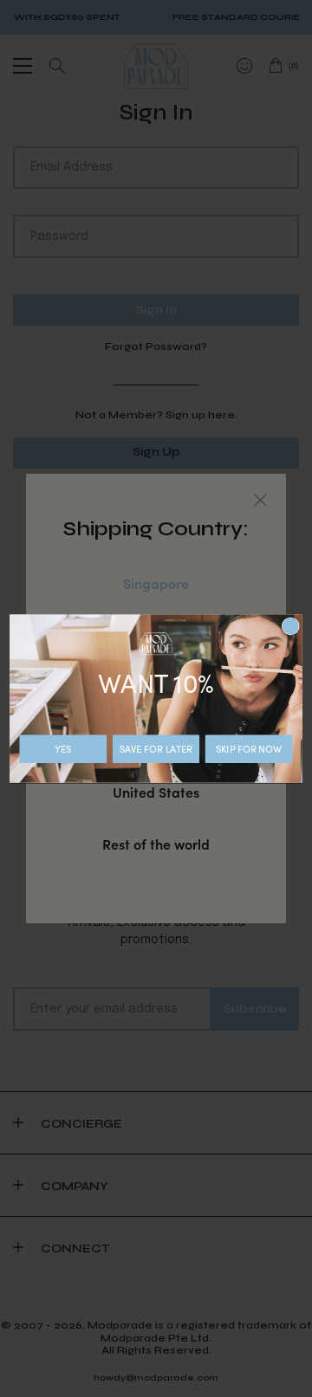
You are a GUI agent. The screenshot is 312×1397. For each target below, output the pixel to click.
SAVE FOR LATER (156, 748)
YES (63, 748)
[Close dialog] (290, 626)
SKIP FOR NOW (249, 748)
